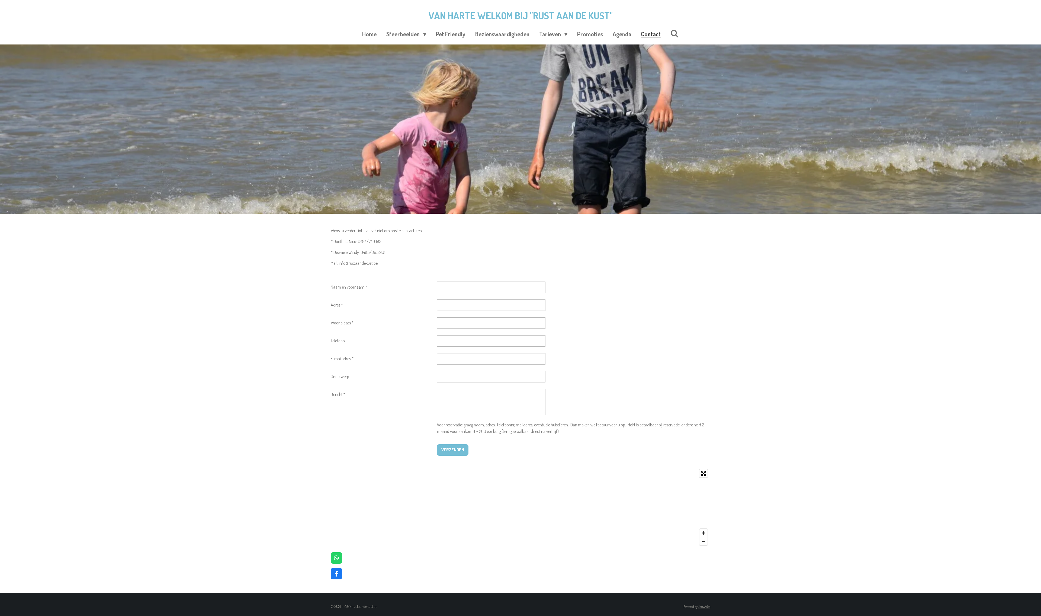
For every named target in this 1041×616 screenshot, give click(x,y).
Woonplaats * (342, 322)
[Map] (520, 507)
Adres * (337, 305)
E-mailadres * (342, 358)
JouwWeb (704, 607)
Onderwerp (340, 376)
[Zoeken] (675, 33)
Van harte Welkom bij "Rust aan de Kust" (520, 15)
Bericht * (338, 394)
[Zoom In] (703, 533)
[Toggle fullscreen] (703, 473)
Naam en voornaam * (349, 287)
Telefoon (338, 340)
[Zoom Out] (703, 541)
